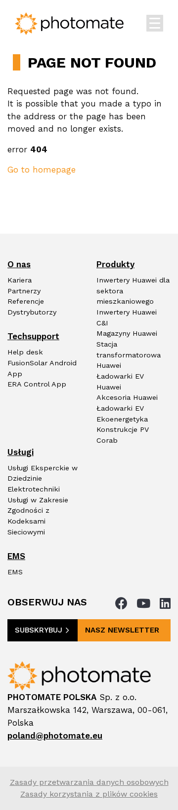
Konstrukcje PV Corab (122, 435)
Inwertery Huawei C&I (126, 317)
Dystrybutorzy (31, 312)
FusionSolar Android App (42, 368)
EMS (15, 572)
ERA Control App (36, 384)
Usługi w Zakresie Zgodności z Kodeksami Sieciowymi (37, 516)
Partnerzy (24, 291)
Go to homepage (41, 170)
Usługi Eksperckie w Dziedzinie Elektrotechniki (42, 478)
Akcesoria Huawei (127, 397)
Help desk (25, 352)
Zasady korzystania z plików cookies (89, 794)
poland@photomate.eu (54, 735)
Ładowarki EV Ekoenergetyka (122, 413)
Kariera (19, 280)
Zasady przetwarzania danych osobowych (89, 782)
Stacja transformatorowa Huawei (128, 355)
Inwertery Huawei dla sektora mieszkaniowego (133, 291)
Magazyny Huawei (126, 333)
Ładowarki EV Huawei (120, 381)
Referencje (25, 301)
